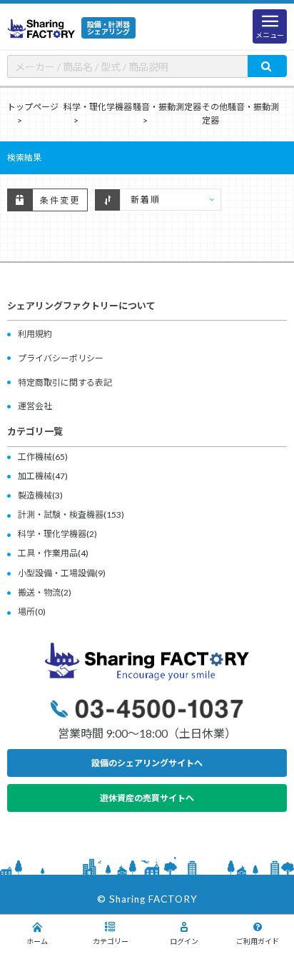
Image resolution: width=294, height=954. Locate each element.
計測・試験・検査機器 (60, 514)
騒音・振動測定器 (167, 106)
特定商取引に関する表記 (65, 382)
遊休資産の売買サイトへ (147, 798)
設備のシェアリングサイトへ (147, 763)
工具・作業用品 (48, 553)
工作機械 (35, 456)
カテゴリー (110, 941)
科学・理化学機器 (98, 106)
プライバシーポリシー (60, 358)
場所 (26, 611)
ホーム (37, 941)
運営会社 (35, 406)
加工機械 (35, 476)
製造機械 (35, 495)
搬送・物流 (39, 592)
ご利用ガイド (257, 941)
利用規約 (35, 333)
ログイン (184, 941)
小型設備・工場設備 (56, 573)
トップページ (33, 106)
